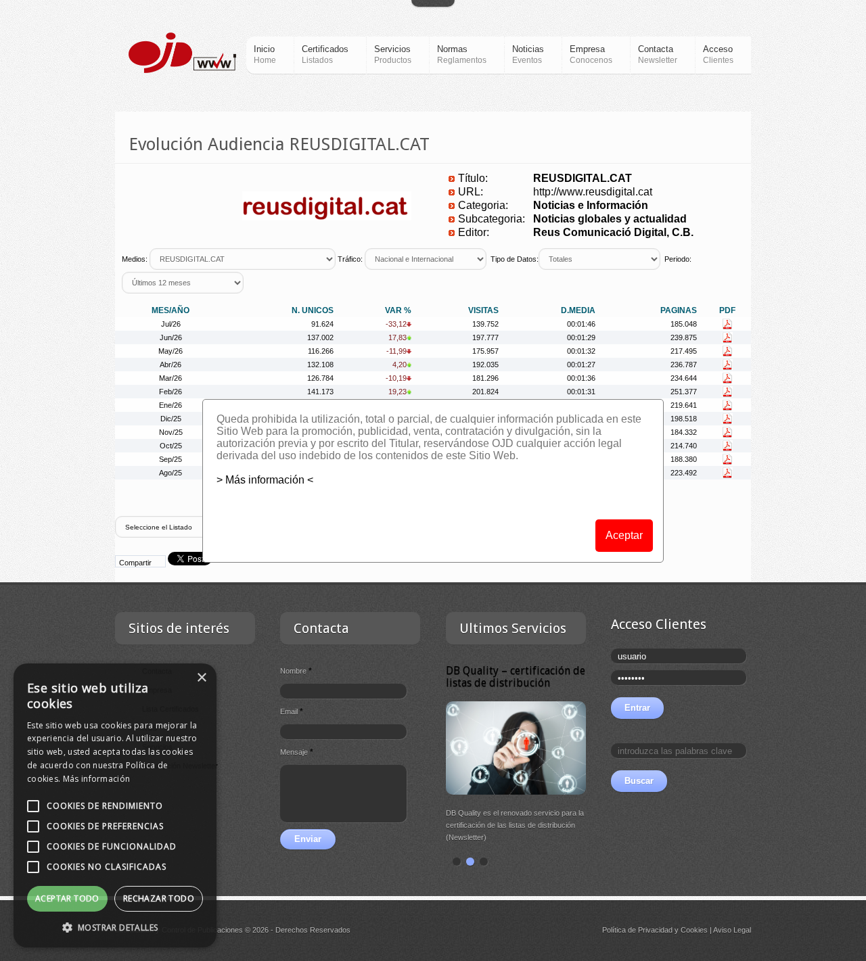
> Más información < (264, 480)
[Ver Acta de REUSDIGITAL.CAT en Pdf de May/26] (727, 351)
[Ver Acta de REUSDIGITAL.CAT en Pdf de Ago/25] (727, 472)
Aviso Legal (732, 930)
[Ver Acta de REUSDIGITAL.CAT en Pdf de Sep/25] (727, 459)
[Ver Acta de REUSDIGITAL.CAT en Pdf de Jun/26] (727, 337)
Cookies (694, 930)
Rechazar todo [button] (158, 898)
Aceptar (624, 535)
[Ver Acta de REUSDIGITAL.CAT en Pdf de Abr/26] (727, 364)
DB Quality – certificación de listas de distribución (515, 676)
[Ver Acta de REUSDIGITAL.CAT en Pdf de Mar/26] (727, 378)
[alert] (115, 805)
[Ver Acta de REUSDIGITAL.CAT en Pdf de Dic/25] (727, 418)
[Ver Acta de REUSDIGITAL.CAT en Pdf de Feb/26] (727, 391)
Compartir (135, 563)
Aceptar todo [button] (67, 898)
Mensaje (296, 752)
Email (291, 711)
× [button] (201, 678)
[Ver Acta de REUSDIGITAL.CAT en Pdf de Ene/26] (727, 405)
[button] (115, 927)
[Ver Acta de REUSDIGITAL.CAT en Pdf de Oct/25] (727, 445)
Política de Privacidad (637, 930)
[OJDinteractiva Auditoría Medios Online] (182, 52)
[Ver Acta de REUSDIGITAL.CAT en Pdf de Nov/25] (727, 432)
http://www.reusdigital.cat (592, 191)
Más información (97, 778)
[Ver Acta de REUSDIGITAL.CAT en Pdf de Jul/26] (727, 324)
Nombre (296, 671)
